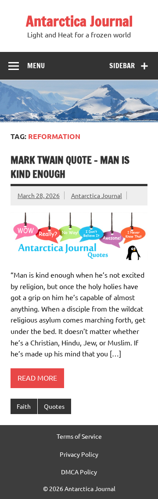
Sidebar (122, 65)
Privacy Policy (79, 454)
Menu (36, 65)
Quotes (54, 406)
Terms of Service (79, 436)
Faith (24, 406)
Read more (37, 377)
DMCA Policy (79, 472)
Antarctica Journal (79, 21)
